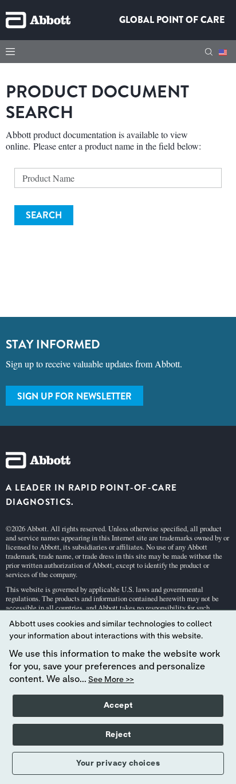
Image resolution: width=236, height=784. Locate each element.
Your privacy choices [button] (118, 763)
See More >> (111, 680)
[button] (209, 52)
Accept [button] (118, 705)
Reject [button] (118, 735)
